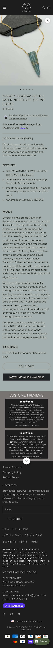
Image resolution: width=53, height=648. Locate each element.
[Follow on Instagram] (11, 614)
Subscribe (15, 519)
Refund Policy (11, 477)
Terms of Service (12, 467)
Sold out (26, 366)
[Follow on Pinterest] (19, 614)
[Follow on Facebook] (4, 614)
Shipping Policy (12, 472)
